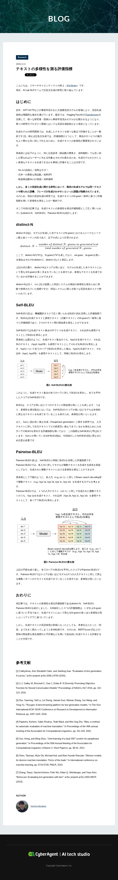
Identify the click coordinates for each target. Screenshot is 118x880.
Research (22, 57)
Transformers (92, 114)
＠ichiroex (72, 85)
